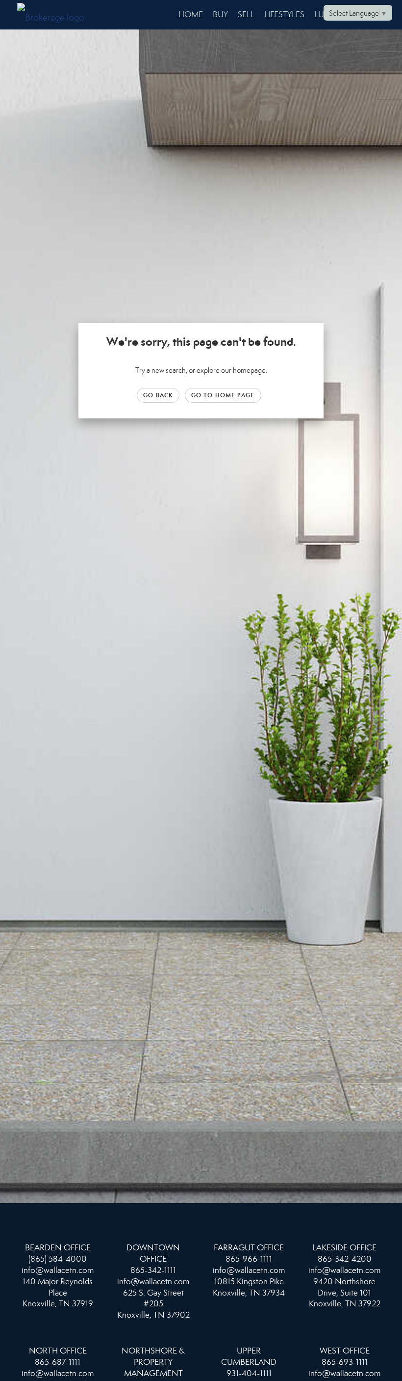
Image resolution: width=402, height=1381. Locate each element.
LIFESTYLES (284, 14)
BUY (220, 14)
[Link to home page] (55, 14)
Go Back (158, 395)
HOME (190, 14)
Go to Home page (223, 395)
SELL (246, 14)
